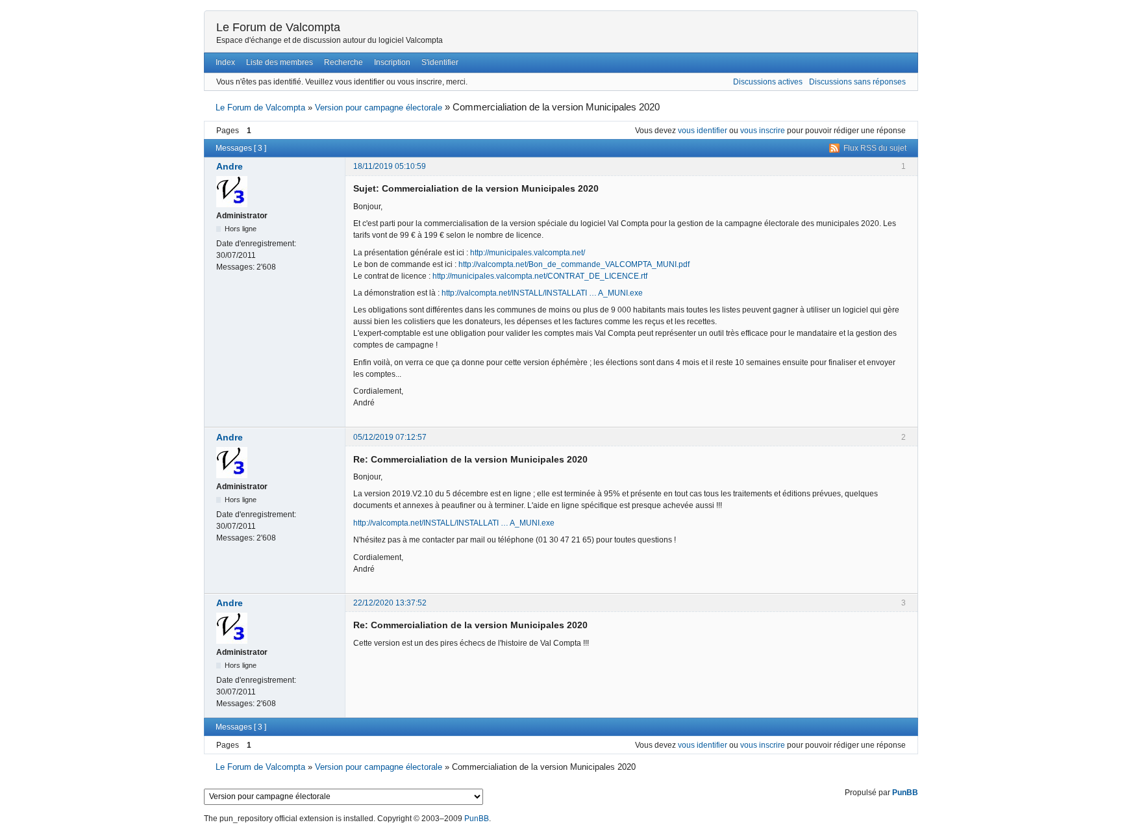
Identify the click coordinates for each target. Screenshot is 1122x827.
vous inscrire (762, 130)
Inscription (392, 62)
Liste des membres (279, 62)
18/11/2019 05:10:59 (389, 166)
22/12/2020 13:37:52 (390, 602)
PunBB (905, 792)
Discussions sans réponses (857, 81)
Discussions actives (768, 81)
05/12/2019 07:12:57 (390, 437)
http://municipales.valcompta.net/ (527, 252)
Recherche (343, 62)
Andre (229, 166)
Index (225, 62)
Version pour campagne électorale (378, 107)
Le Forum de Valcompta (278, 27)
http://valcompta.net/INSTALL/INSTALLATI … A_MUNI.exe (542, 293)
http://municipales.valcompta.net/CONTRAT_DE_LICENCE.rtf (539, 276)
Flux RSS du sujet (874, 148)
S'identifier (439, 62)
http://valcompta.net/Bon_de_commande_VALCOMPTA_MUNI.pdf (574, 264)
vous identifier (702, 130)
